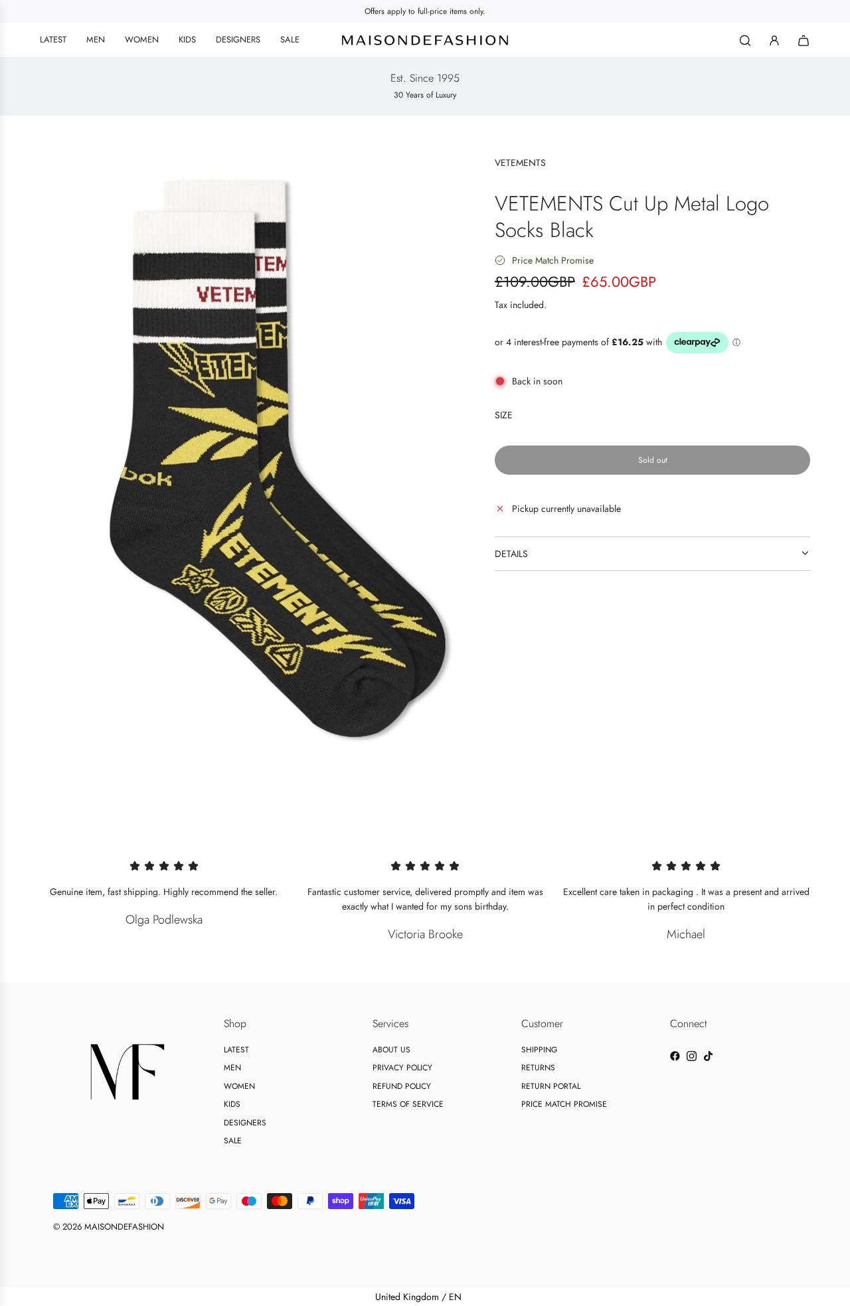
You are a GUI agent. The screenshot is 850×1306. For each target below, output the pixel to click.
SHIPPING (539, 1050)
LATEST (236, 1050)
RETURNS (538, 1068)
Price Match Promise (553, 260)
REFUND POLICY (402, 1086)
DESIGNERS (245, 1123)
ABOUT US (391, 1050)
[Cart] (803, 40)
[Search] (745, 40)
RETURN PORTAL (550, 1086)
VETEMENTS (520, 162)
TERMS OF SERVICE (408, 1104)
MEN (232, 1068)
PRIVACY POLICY (402, 1068)
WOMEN (239, 1086)
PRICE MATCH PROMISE (564, 1104)
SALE (233, 1141)
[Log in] (774, 40)
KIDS (232, 1104)
